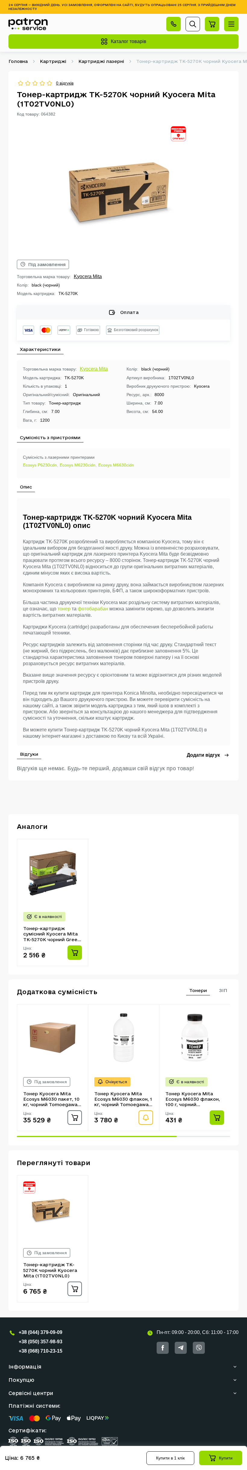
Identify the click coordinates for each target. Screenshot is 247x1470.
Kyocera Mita (88, 276)
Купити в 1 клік (170, 1458)
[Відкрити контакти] (173, 24)
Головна (18, 61)
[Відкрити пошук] (193, 24)
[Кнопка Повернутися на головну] (28, 24)
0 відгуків (64, 83)
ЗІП (223, 990)
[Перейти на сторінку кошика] (212, 24)
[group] (123, 188)
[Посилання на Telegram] (181, 1348)
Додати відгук (203, 755)
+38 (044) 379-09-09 (40, 1332)
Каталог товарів (128, 41)
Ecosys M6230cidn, (78, 465)
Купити (226, 1458)
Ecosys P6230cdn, (40, 465)
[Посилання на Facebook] (163, 1348)
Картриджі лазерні (101, 61)
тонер (64, 608)
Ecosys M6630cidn (116, 465)
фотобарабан (93, 608)
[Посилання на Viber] (199, 1348)
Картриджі (53, 61)
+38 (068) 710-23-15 (40, 1351)
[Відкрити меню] (231, 24)
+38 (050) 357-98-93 (40, 1341)
